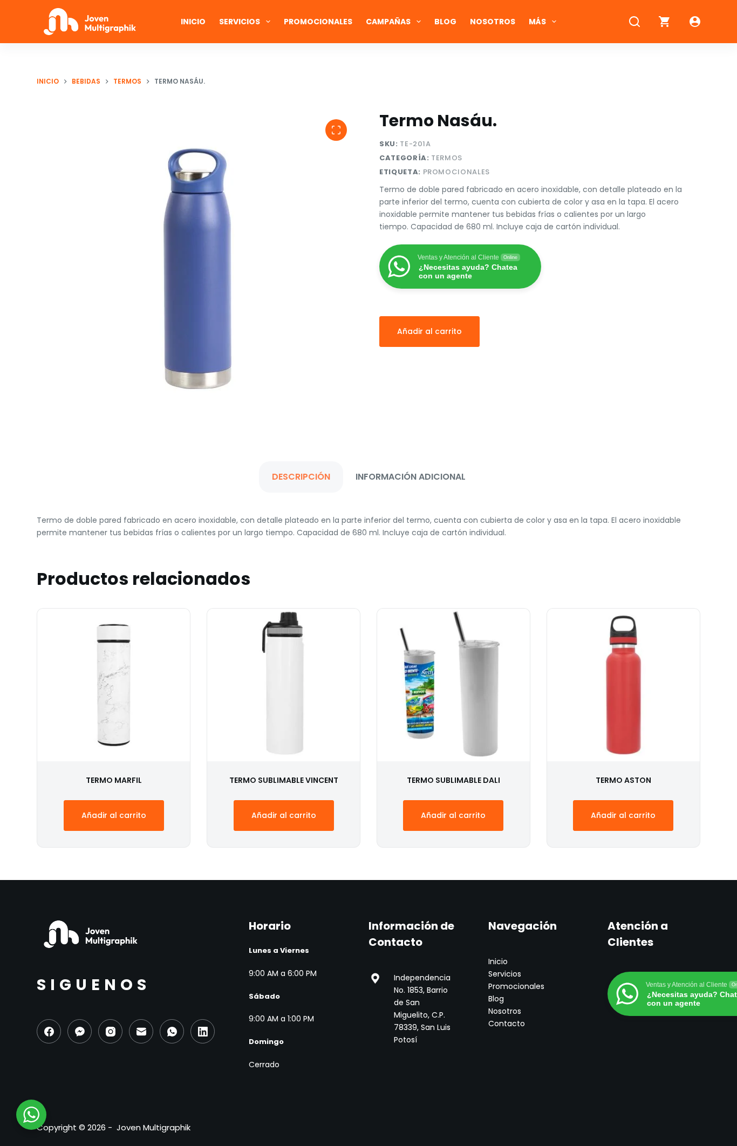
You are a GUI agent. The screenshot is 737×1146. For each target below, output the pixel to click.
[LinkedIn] (202, 1031)
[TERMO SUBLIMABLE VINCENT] (283, 685)
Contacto (506, 1023)
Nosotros (492, 21)
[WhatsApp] (172, 1031)
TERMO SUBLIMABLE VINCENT (283, 780)
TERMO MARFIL (114, 780)
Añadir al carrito (429, 331)
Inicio (193, 21)
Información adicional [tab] (411, 476)
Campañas (388, 21)
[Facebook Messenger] (79, 1031)
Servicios (239, 21)
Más (537, 21)
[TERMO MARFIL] (113, 685)
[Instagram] (110, 1031)
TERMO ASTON (623, 780)
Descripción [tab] (301, 476)
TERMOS (446, 158)
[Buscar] (634, 21)
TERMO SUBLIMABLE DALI (453, 780)
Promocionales (318, 21)
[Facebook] (49, 1031)
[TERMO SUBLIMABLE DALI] (453, 685)
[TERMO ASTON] (623, 685)
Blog (445, 21)
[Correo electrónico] (141, 1031)
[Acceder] (695, 21)
